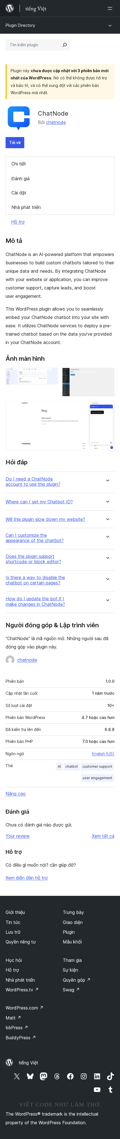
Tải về (15, 142)
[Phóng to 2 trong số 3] (107, 375)
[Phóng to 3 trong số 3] (107, 408)
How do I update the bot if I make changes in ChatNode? (35, 601)
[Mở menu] (111, 8)
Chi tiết (18, 164)
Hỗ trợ (18, 222)
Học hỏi (14, 960)
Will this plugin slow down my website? (45, 519)
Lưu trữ (13, 932)
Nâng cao (16, 793)
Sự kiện (70, 970)
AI (59, 766)
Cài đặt (18, 193)
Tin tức (13, 922)
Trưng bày (73, 912)
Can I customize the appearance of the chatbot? (35, 538)
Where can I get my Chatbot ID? (39, 501)
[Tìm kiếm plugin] (64, 44)
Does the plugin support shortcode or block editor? (33, 559)
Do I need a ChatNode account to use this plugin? (33, 481)
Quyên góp (77, 980)
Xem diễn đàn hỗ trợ (27, 878)
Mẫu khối (72, 942)
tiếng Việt (28, 1062)
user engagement (97, 778)
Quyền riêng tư (21, 942)
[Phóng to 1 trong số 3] (50, 375)
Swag (71, 989)
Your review (18, 836)
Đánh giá (20, 178)
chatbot (71, 766)
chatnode (56, 122)
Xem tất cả (103, 836)
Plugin (69, 932)
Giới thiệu (15, 912)
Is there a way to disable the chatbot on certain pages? (35, 580)
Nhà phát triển (26, 207)
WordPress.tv (22, 989)
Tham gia (72, 960)
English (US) (103, 753)
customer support (97, 766)
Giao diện (73, 922)
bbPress (17, 1027)
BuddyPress (21, 1037)
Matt (13, 1018)
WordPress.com (25, 1008)
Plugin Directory (20, 25)
